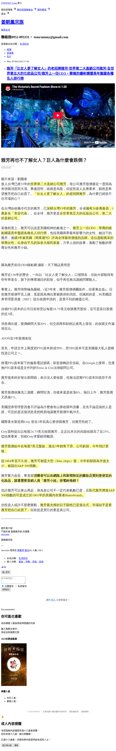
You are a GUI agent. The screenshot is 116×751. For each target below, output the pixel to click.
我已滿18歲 (7, 745)
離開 (16, 745)
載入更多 (6, 572)
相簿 (9, 49)
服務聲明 (85, 712)
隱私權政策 (74, 712)
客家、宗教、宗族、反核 (31, 562)
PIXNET (37, 712)
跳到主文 (5, 30)
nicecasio (5, 534)
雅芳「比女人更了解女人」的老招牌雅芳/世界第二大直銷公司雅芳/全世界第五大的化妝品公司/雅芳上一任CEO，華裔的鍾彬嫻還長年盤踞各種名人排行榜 (60, 73)
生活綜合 (24, 44)
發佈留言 (6, 589)
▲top (3, 566)
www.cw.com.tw (7, 166)
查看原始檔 (6, 168)
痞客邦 (20, 550)
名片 (9, 56)
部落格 (10, 53)
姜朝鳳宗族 (12, 22)
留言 (27, 550)
